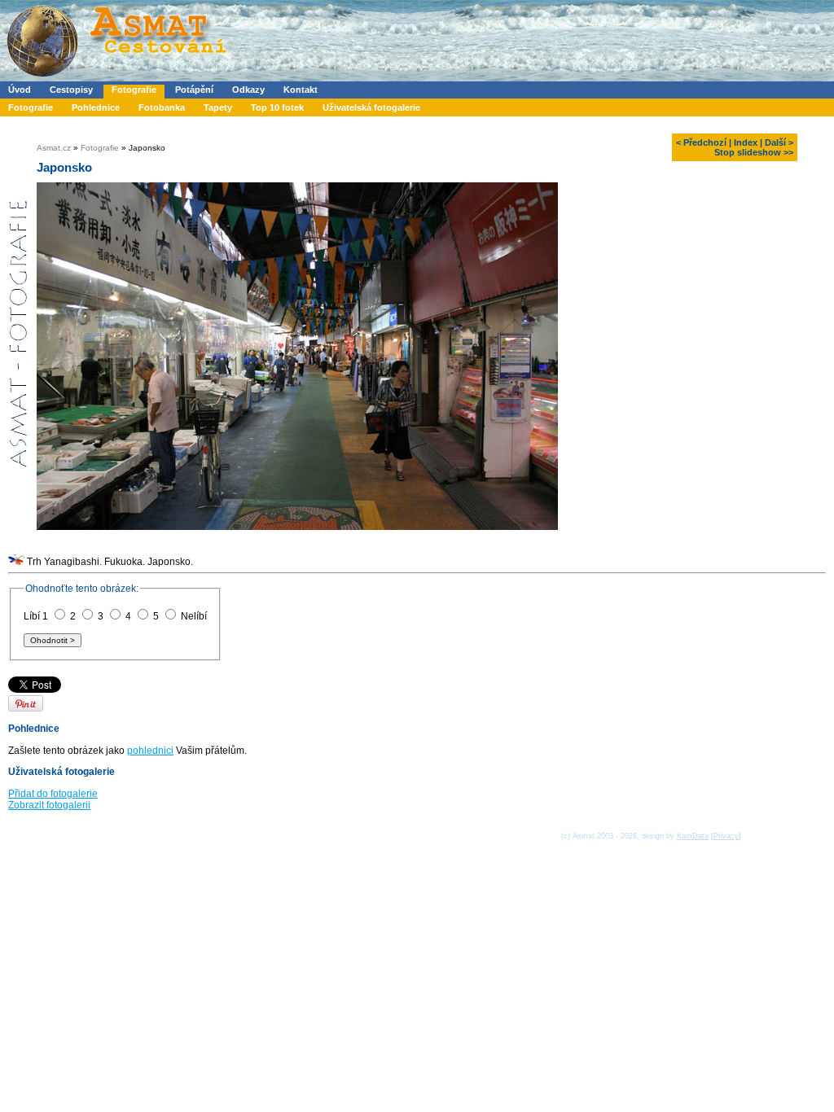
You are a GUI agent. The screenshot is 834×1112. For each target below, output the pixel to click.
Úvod (19, 89)
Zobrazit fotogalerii (49, 805)
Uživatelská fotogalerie (371, 107)
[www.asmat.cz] (116, 78)
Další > (779, 142)
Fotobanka (161, 107)
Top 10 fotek (277, 107)
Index (745, 142)
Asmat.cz (54, 147)
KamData (693, 836)
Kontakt (300, 89)
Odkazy (248, 89)
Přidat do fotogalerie (53, 793)
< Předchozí (701, 142)
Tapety (218, 107)
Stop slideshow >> (753, 152)
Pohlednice (96, 107)
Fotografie (134, 89)
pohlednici (150, 750)
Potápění (194, 89)
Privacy (726, 836)
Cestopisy (71, 89)
